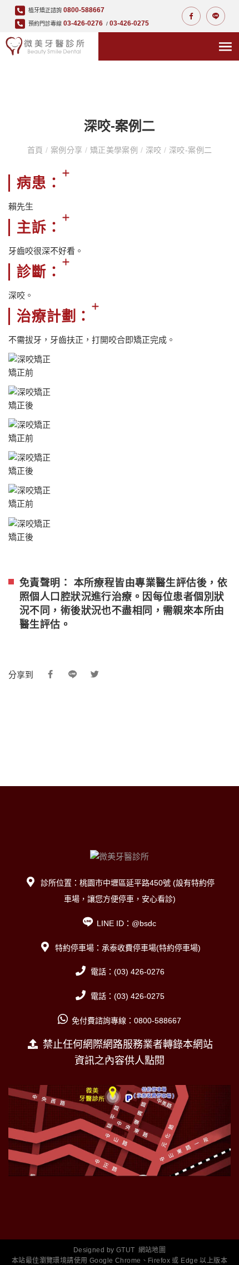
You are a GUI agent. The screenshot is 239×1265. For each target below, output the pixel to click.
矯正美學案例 (113, 150)
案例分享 (66, 150)
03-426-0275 (129, 23)
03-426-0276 (83, 23)
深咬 (153, 150)
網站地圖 (152, 1250)
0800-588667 (83, 10)
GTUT (125, 1250)
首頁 (36, 150)
